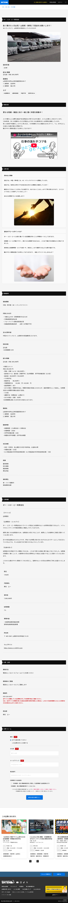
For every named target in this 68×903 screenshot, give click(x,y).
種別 (13, 737)
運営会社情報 (5, 886)
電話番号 (12, 771)
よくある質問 (17, 889)
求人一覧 (7, 7)
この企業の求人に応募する (20, 743)
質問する (45, 874)
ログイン (60, 2)
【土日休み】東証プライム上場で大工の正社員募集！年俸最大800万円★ (14, 837)
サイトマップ (14, 886)
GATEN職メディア (26, 889)
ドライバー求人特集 (6, 894)
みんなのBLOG (37, 889)
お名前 (14, 748)
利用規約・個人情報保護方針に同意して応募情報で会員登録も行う (31, 783)
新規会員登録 (53, 2)
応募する (59, 874)
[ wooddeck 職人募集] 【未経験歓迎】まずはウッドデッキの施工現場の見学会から (41, 838)
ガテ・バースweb (6, 892)
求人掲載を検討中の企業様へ (41, 2)
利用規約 (13, 786)
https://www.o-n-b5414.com (13, 648)
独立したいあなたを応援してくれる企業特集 (22, 892)
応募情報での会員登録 (15, 780)
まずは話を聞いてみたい (19, 740)
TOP (3, 7)
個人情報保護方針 (22, 786)
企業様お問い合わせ (6, 889)
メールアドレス (16, 760)
